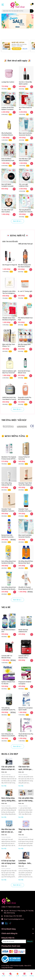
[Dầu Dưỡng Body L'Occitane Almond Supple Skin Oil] (8, 124)
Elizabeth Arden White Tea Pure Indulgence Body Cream (9, 293)
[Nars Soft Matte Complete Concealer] (8, 176)
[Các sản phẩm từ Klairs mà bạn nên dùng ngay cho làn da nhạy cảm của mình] (9, 761)
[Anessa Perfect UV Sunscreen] (26, 448)
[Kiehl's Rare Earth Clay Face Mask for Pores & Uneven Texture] (9, 389)
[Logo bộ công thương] (11, 959)
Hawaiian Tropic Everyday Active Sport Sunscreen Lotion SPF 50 (26, 511)
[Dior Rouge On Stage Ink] (9, 256)
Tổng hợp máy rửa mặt (25, 830)
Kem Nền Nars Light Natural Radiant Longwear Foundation (25, 160)
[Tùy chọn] (14, 86)
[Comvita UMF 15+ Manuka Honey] (9, 647)
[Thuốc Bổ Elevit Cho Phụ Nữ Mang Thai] (26, 725)
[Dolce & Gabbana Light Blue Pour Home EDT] (9, 362)
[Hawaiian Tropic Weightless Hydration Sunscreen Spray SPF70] (9, 500)
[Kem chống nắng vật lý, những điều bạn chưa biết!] (9, 792)
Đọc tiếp (3, 786)
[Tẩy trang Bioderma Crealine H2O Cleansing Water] (26, 201)
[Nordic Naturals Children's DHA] (26, 621)
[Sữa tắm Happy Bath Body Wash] (25, 336)
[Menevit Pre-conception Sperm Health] (26, 699)
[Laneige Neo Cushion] (8, 73)
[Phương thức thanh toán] (13, 951)
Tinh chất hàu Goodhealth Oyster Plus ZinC (8, 709)
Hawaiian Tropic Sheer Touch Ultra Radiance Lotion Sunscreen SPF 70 (26, 485)
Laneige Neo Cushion (7, 82)
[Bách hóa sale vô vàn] (22, 426)
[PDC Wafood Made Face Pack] (25, 309)
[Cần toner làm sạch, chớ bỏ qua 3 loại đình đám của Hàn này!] (26, 761)
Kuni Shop (6, 965)
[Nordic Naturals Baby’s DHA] (9, 621)
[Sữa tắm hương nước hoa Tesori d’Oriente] (25, 256)
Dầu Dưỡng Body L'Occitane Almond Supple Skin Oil (7, 135)
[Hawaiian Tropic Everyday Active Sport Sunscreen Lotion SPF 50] (26, 500)
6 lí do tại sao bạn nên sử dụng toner (8, 862)
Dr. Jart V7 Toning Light (25, 291)
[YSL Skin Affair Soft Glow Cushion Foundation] (8, 201)
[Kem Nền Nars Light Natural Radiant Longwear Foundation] (26, 150)
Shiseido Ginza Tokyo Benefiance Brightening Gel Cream (9, 319)
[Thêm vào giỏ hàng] (31, 112)
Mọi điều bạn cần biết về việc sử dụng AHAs (8, 830)
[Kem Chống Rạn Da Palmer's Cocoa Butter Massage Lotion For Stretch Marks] (9, 725)
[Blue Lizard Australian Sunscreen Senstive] (26, 124)
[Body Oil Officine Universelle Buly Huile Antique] (8, 150)
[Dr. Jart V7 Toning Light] (25, 283)
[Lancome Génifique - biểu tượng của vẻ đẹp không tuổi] (26, 855)
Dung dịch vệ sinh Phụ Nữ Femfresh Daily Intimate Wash (24, 399)
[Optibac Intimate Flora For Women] (9, 673)
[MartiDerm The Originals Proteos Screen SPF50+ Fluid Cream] (9, 448)
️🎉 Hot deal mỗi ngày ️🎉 (17, 60)
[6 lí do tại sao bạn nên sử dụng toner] (9, 855)
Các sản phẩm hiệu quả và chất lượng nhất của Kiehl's (25, 799)
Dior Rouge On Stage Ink (9, 265)
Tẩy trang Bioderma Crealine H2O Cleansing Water (26, 211)
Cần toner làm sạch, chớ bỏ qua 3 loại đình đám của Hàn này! (25, 768)
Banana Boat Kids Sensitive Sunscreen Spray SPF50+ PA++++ (8, 537)
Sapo (11, 967)
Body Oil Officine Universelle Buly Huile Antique (7, 160)
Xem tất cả (16, 221)
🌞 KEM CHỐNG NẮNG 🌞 (14, 436)
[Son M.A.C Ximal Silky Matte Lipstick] (26, 73)
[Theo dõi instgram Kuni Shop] (10, 923)
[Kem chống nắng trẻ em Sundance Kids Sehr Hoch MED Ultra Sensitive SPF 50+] (9, 552)
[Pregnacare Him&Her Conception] (26, 673)
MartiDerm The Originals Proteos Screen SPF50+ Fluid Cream (8, 459)
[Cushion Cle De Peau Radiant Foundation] (8, 99)
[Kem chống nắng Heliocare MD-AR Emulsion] (9, 474)
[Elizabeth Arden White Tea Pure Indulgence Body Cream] (9, 283)
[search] (32, 11)
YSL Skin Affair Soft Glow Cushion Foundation (7, 211)
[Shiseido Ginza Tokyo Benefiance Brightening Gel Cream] (9, 309)
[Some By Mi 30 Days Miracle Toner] (25, 362)
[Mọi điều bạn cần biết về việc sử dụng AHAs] (9, 824)
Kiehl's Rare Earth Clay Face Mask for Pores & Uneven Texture (9, 399)
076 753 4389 (17, 916)
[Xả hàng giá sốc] (8, 426)
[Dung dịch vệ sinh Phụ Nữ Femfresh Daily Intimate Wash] (25, 389)
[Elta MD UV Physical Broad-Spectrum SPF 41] (26, 578)
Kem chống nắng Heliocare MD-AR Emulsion (6, 485)
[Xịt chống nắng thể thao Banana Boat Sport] (26, 552)
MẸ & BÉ (5, 607)
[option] (17, 21)
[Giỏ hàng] (31, 4)
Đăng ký (30, 941)
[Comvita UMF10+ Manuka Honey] (26, 647)
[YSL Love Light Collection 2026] (26, 176)
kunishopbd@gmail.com (16, 919)
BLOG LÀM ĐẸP (9, 754)
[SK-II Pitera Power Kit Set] (26, 99)
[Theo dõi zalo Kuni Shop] (6, 923)
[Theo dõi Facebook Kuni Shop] (2, 923)
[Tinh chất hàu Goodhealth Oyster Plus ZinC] (9, 699)
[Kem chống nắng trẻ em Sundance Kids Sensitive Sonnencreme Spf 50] (9, 578)
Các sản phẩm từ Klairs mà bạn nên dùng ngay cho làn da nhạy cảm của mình (8, 768)
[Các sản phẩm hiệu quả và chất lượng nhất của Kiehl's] (26, 792)
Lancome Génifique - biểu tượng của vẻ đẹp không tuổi (25, 862)
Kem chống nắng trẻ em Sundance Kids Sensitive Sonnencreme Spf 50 (8, 589)
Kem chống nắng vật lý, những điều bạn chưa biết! (8, 799)
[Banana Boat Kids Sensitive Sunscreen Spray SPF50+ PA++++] (9, 526)
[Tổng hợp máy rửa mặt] (26, 824)
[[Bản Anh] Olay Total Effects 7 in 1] (9, 336)
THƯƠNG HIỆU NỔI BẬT (13, 420)
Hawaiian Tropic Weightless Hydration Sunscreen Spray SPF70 (8, 511)
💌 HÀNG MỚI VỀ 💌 (17, 235)
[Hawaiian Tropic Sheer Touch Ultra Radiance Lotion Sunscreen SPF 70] (26, 474)
